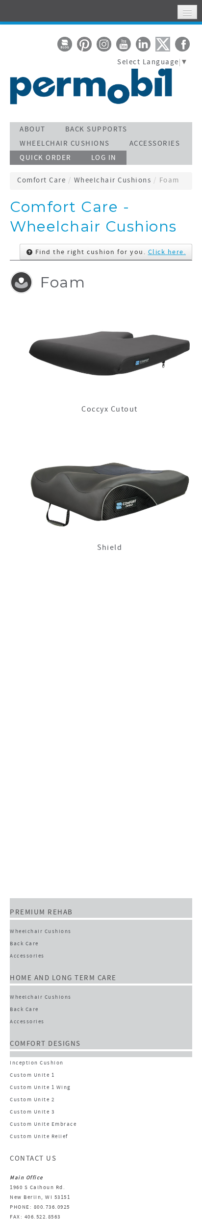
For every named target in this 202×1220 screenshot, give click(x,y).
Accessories (27, 956)
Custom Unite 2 (32, 1100)
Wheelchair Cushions (113, 180)
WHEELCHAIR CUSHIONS (65, 144)
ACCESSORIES (154, 144)
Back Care (24, 944)
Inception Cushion (37, 1063)
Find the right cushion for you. (109, 252)
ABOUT (33, 129)
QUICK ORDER (46, 158)
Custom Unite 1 (32, 1075)
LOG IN (104, 158)
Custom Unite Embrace (43, 1124)
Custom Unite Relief (39, 1137)
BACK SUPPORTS (96, 129)
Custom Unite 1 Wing (40, 1087)
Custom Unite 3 (32, 1112)
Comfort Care (41, 180)
